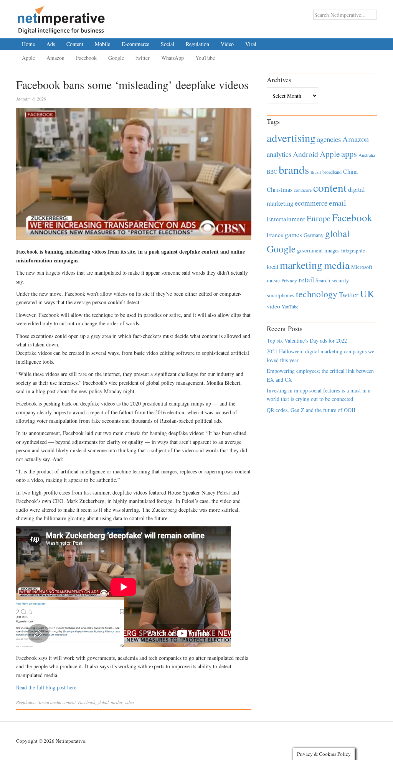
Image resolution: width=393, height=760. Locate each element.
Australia (366, 155)
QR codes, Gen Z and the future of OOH (311, 410)
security (340, 280)
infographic (353, 250)
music (273, 280)
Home (28, 44)
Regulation (197, 44)
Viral (250, 44)
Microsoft (361, 266)
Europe (318, 218)
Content (74, 44)
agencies (329, 139)
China (350, 171)
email (337, 203)
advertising (291, 137)
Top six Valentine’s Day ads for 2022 (307, 340)
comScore (303, 190)
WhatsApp (172, 57)
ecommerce (311, 203)
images (332, 250)
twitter (142, 57)
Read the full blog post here (46, 687)
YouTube (205, 57)
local (272, 266)
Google (116, 57)
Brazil (315, 172)
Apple (28, 57)
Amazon (55, 57)
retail (306, 279)
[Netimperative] (61, 17)
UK (367, 293)
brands (294, 169)
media (116, 702)
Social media (49, 702)
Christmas (279, 189)
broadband (332, 172)
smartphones (280, 295)
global (103, 702)
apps (349, 153)
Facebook (86, 57)
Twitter (348, 294)
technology (316, 294)
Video (227, 44)
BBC (272, 171)
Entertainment (286, 218)
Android (305, 154)
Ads (50, 44)
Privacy (289, 280)
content (69, 702)
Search (322, 280)
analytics (279, 154)
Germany (314, 235)
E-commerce (135, 44)
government (310, 250)
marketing (301, 265)
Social (167, 44)
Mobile (102, 44)
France (275, 235)
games (293, 234)
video (129, 702)
